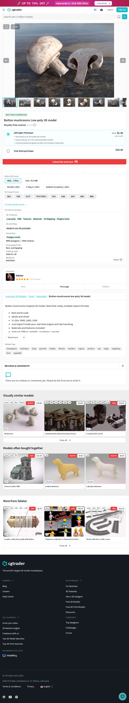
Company (7, 580)
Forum (69, 633)
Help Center (8, 596)
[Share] (105, 170)
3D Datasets (71, 591)
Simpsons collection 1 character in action (62, 539)
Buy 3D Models (72, 580)
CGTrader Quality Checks (14, 204)
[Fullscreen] (6, 26)
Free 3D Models (73, 601)
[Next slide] (123, 60)
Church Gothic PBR (12, 486)
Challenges (71, 627)
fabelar (19, 275)
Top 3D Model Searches (13, 638)
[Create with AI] (95, 9)
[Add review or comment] (123, 366)
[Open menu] (3, 9)
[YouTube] (10, 697)
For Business (72, 586)
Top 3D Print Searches (13, 643)
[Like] (23, 170)
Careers (6, 591)
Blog (5, 586)
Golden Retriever (52, 486)
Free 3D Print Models (75, 607)
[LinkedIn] (4, 697)
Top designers (72, 622)
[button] (118, 16)
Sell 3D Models (9, 617)
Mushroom (8, 433)
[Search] (124, 16)
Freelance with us (11, 633)
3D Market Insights (11, 628)
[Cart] (101, 9)
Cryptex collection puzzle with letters (19, 539)
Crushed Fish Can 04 (95, 433)
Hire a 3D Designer (74, 596)
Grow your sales (10, 623)
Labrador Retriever (94, 486)
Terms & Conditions (12, 686)
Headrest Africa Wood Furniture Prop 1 (60, 433)
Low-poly (11, 219)
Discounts (70, 612)
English (45, 686)
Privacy (30, 686)
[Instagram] (16, 697)
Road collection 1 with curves (98, 539)
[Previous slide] (6, 60)
